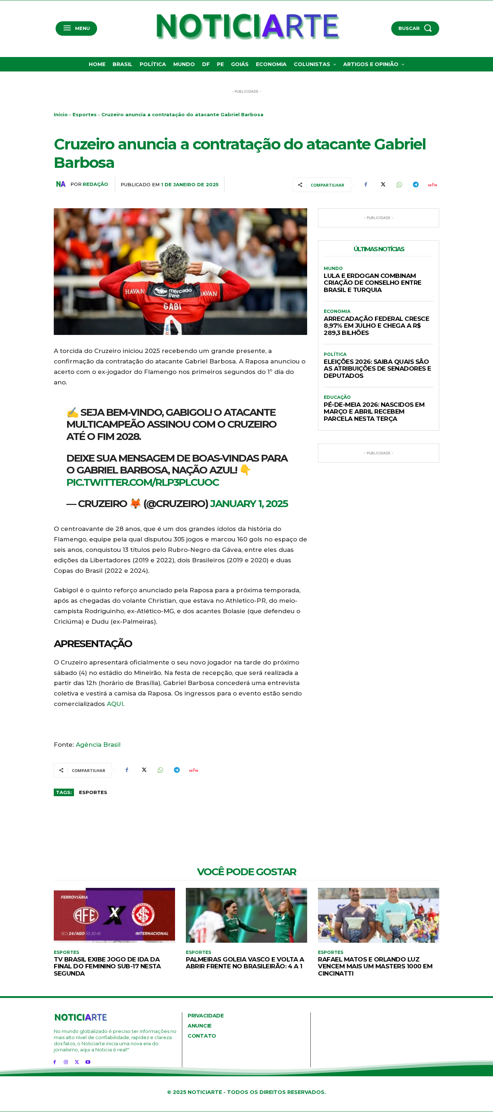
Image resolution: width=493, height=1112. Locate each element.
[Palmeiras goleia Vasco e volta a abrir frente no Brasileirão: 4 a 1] (246, 915)
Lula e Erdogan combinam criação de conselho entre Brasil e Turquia (373, 282)
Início (61, 114)
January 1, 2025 (249, 503)
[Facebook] (365, 185)
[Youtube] (88, 1062)
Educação (337, 397)
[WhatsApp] (399, 185)
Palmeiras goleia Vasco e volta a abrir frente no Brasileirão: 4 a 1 (245, 963)
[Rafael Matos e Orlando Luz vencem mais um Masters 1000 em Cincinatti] (378, 915)
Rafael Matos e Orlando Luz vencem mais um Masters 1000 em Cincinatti (375, 966)
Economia (337, 311)
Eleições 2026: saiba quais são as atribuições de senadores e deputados (377, 368)
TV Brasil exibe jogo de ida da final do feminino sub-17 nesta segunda (107, 966)
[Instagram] (66, 1062)
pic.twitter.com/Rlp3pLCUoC (142, 482)
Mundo (333, 268)
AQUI (115, 703)
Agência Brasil (98, 744)
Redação (95, 184)
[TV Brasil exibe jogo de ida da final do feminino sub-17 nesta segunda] (114, 915)
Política (335, 354)
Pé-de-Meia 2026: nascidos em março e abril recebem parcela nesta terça (374, 411)
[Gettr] (432, 185)
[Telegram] (415, 185)
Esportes (85, 114)
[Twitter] (382, 185)
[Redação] (62, 184)
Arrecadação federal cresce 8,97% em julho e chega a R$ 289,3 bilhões (376, 325)
